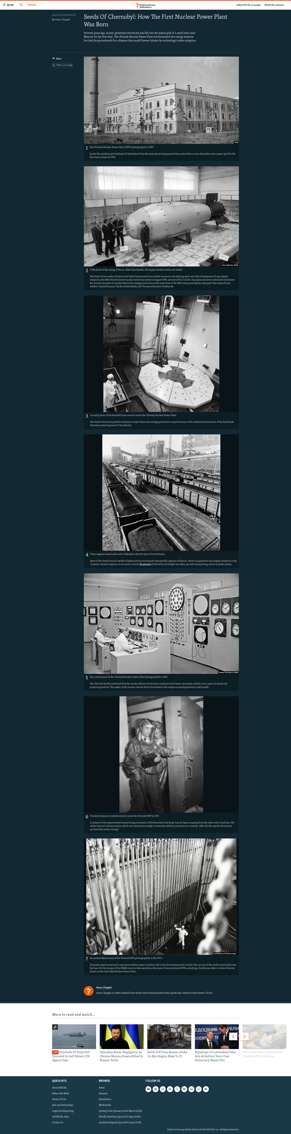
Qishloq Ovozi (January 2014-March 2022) (120, 1111)
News (102, 1088)
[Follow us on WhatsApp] (199, 1089)
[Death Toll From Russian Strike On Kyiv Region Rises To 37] (169, 1036)
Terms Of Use (59, 1099)
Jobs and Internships (63, 1105)
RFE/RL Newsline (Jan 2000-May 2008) (120, 1117)
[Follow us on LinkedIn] (191, 1089)
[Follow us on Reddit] (155, 1089)
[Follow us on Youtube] (148, 1089)
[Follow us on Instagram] (163, 1089)
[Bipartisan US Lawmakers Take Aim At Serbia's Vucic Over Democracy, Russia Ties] (217, 1036)
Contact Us (57, 1122)
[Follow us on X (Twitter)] (177, 1089)
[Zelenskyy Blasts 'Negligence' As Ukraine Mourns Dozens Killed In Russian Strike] (122, 1036)
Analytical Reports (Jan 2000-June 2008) (120, 1122)
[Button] (56, 59)
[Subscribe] (206, 1089)
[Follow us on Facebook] (184, 1089)
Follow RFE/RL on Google (248, 5)
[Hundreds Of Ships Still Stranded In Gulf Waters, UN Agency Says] (74, 1036)
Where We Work (60, 1094)
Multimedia (105, 1105)
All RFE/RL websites (274, 5)
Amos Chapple (62, 20)
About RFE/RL (59, 1088)
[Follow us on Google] (170, 1089)
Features (103, 1094)
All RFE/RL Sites (60, 1117)
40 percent (145, 564)
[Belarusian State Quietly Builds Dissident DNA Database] (264, 1036)
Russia (32, 5)
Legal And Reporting (63, 1111)
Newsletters (105, 1099)
